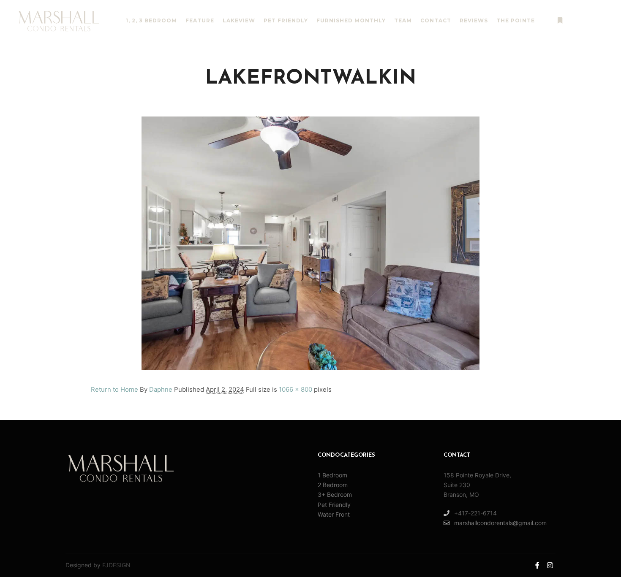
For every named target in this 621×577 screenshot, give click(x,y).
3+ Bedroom (335, 494)
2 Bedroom (333, 484)
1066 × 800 (295, 389)
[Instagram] (598, 20)
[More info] (559, 20)
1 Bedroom (332, 475)
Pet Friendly (334, 504)
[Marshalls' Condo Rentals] (59, 21)
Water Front (334, 514)
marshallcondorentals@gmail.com (500, 522)
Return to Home (114, 389)
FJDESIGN (116, 565)
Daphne (160, 389)
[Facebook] (585, 20)
